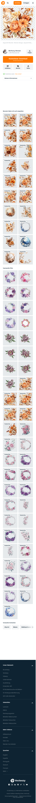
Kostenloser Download (18, 59)
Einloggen (26, 3)
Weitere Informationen (11, 78)
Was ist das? (18, 74)
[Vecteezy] (3, 3)
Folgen (30, 52)
